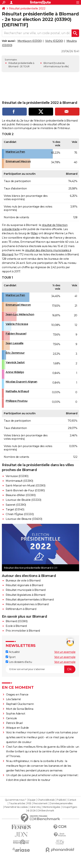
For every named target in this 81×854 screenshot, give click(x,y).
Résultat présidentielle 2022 (27, 8)
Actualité (14, 652)
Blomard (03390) (17, 621)
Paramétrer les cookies (16, 807)
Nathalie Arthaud (17, 391)
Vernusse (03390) (17, 476)
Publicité (61, 800)
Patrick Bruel (14, 723)
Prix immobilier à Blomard (23, 630)
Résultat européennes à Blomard (27, 604)
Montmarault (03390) (19, 481)
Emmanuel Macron (18, 161)
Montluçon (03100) (30, 41)
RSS (29, 803)
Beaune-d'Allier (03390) (21, 495)
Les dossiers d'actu (20, 662)
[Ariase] (21, 850)
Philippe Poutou (17, 401)
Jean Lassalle (15, 343)
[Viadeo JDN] (59, 842)
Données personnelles (61, 803)
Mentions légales (51, 807)
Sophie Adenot (15, 713)
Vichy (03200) (54, 41)
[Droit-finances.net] (59, 834)
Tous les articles (17, 803)
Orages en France (17, 694)
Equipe (31, 800)
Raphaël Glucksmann (20, 704)
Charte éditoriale (46, 800)
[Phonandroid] (59, 849)
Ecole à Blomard (16, 626)
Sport (11, 657)
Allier (34, 233)
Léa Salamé (13, 699)
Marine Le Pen (15, 151)
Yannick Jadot (15, 362)
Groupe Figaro (69, 807)
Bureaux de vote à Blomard (23, 580)
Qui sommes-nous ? (15, 800)
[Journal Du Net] (21, 834)
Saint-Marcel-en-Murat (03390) (25, 485)
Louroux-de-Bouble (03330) (23, 500)
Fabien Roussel (16, 333)
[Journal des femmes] (21, 827)
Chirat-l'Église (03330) (20, 514)
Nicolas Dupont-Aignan (21, 381)
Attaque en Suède (17, 727)
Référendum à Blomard (21, 609)
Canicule (11, 718)
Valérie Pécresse (17, 324)
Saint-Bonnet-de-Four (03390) (25, 490)
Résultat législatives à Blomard (25, 595)
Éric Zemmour (15, 353)
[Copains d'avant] (21, 842)
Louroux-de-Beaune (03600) (24, 519)
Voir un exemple (65, 652)
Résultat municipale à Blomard (26, 590)
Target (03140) (15, 509)
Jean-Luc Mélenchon (20, 314)
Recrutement (40, 803)
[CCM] (59, 827)
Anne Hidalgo (15, 372)
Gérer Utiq (35, 807)
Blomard (48, 63)
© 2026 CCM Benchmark (40, 810)
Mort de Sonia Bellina (19, 709)
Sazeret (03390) (16, 504)
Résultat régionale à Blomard (24, 585)
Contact (72, 800)
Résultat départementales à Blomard (29, 599)
